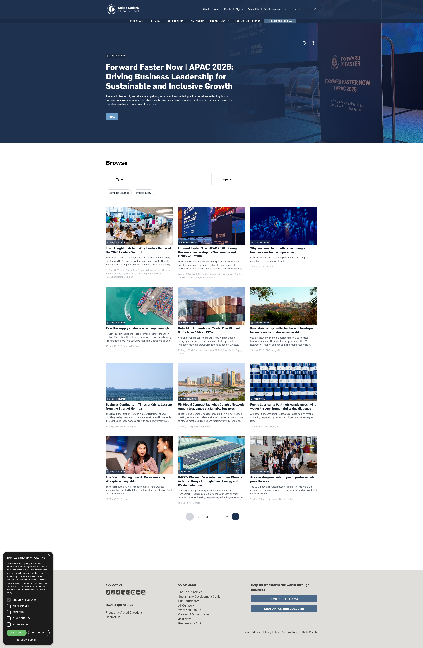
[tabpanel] (211, 71)
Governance (193, 277)
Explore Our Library (248, 21)
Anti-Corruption (129, 270)
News (216, 9)
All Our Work (186, 605)
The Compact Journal (279, 21)
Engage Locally (220, 21)
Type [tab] (119, 179)
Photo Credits (309, 632)
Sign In (239, 9)
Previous (304, 43)
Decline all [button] (39, 632)
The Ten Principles (190, 592)
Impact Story (143, 192)
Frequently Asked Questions (124, 612)
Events (227, 9)
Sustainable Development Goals (199, 596)
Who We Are (137, 21)
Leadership (208, 350)
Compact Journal (119, 192)
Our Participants (188, 601)
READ (111, 116)
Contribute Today (284, 599)
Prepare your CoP (189, 623)
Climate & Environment (149, 270)
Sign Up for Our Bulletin (284, 609)
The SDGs (155, 21)
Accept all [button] (16, 632)
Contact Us (253, 9)
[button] (28, 639)
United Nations (251, 632)
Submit (315, 9)
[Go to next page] (235, 517)
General (166, 270)
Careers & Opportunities (194, 614)
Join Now (184, 619)
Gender (238, 274)
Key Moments (128, 273)
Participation (175, 21)
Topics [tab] (226, 179)
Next (313, 43)
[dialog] (28, 598)
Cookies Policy (290, 632)
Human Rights (113, 273)
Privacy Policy (271, 632)
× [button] (49, 555)
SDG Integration (144, 273)
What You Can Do (189, 610)
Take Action (196, 21)
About (206, 9)
